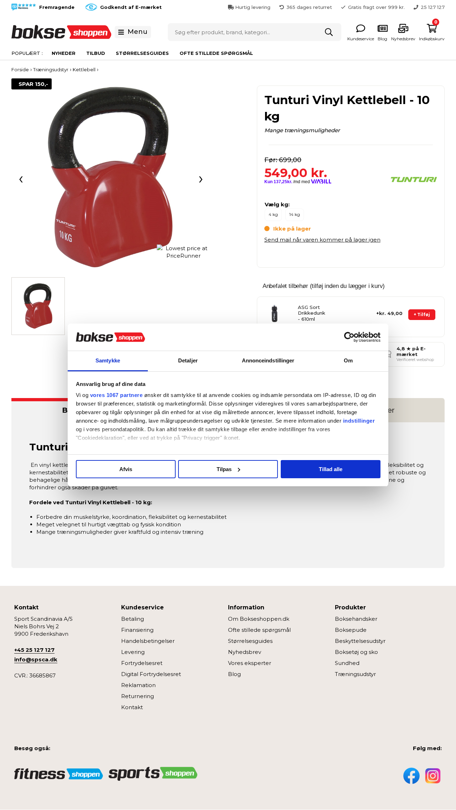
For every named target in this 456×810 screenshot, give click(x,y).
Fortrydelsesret (141, 663)
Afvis (125, 469)
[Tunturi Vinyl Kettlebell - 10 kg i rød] (110, 177)
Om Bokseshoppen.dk (258, 618)
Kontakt (132, 707)
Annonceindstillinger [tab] (268, 360)
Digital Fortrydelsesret (151, 674)
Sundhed (347, 663)
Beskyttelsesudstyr (360, 641)
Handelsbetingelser (148, 641)
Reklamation (138, 685)
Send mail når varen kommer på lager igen (322, 239)
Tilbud (95, 53)
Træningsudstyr (355, 674)
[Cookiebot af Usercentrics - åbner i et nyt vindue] (349, 337)
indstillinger (359, 421)
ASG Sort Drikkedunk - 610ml (311, 313)
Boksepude (351, 629)
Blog (234, 674)
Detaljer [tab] (188, 360)
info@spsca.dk (35, 659)
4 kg (273, 214)
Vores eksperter (249, 663)
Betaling (132, 618)
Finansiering (137, 629)
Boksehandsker (356, 618)
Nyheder (64, 53)
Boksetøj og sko (356, 652)
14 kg (294, 214)
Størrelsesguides (142, 53)
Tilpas (224, 469)
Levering (133, 652)
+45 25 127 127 (34, 649)
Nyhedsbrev (244, 652)
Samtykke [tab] (107, 360)
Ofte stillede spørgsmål (216, 53)
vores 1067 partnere (116, 395)
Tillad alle (330, 469)
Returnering (137, 696)
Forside (20, 69)
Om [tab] (348, 360)
